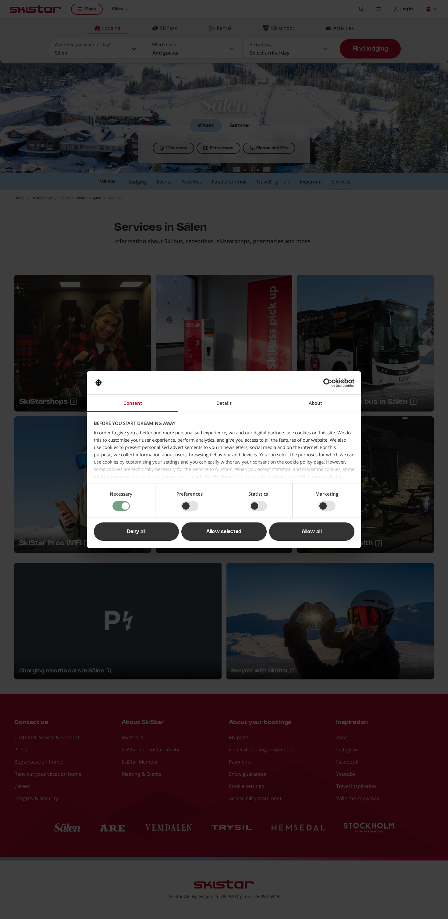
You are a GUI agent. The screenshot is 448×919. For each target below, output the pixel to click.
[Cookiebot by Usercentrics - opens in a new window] (327, 382)
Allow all (312, 531)
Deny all (136, 531)
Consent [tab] (132, 403)
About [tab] (315, 403)
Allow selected (223, 531)
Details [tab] (224, 403)
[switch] (189, 506)
